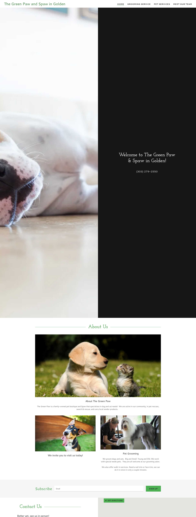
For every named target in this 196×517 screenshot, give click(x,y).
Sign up (153, 488)
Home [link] (120, 4)
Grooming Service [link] (139, 4)
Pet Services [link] (162, 4)
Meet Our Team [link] (182, 4)
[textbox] (98, 489)
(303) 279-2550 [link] (147, 171)
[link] (34, 4)
